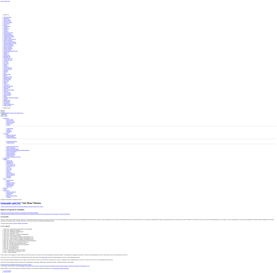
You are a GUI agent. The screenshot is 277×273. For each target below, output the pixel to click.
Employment (72, 266)
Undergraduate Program (6, 214)
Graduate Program (32, 206)
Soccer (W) (6, 64)
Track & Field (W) (7, 69)
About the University (8, 86)
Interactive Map (7, 74)
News (38, 206)
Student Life (6, 52)
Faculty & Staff (6, 95)
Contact (41, 206)
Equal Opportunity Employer (61, 266)
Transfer (5, 30)
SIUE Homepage (7, 17)
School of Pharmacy (8, 48)
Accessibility (22, 266)
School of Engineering (8, 45)
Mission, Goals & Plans (8, 90)
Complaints (52, 266)
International (6, 28)
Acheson (15, 223)
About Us (3, 206)
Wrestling (5, 71)
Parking (5, 75)
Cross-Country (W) (7, 60)
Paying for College (7, 22)
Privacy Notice (35, 266)
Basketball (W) (6, 57)
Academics (6, 31)
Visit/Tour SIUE (7, 21)
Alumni (5, 96)
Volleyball (5, 70)
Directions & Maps (7, 77)
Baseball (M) (6, 54)
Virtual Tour (6, 80)
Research (5, 82)
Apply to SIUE (6, 19)
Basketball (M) (6, 56)
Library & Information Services (10, 51)
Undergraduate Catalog (8, 36)
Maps (4, 73)
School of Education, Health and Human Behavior (9, 44)
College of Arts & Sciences (9, 39)
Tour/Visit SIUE (10, 185)
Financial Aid (6, 23)
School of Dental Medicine (9, 41)
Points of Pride (6, 87)
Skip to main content (5, 1)
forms (43, 257)
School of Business (7, 40)
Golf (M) (5, 61)
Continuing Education (8, 35)
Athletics (5, 53)
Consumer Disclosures (44, 266)
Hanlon (19, 223)
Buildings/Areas (7, 78)
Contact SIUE (28, 266)
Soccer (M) (6, 62)
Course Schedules (55, 214)
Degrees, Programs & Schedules (20, 206)
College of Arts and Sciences (7, 212)
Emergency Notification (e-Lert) (82, 266)
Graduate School (7, 49)
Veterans (5, 99)
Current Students (7, 93)
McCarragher (25, 223)
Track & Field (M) (7, 67)
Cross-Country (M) (7, 58)
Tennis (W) (6, 66)
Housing (5, 25)
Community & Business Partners (10, 97)
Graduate (5, 27)
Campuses (5, 91)
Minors (13, 214)
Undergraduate (6, 26)
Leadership (6, 88)
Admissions (6, 18)
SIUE (6, 266)
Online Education (7, 34)
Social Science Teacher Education (42, 214)
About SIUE (6, 84)
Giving (5, 83)
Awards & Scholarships (64, 214)
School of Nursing (7, 47)
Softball (5, 65)
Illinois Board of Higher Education (61, 268)
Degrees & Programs (8, 32)
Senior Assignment (30, 214)
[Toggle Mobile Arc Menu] (4, 114)
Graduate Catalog (7, 38)
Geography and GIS (11, 203)
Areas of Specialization (20, 214)
